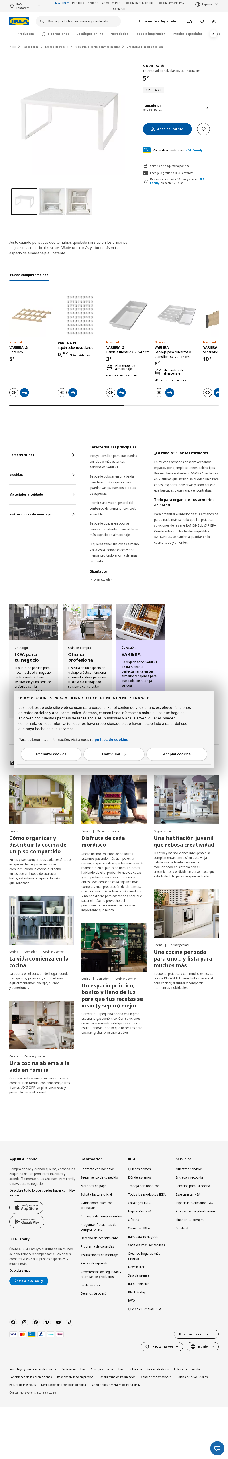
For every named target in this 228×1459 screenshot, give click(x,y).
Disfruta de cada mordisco (103, 841)
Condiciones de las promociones (30, 1377)
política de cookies (111, 740)
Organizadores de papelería (145, 46)
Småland (182, 1228)
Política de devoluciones (192, 1377)
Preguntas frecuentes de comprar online (98, 1227)
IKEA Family (62, 3)
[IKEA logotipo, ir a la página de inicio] (19, 21)
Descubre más (19, 1270)
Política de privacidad (188, 1369)
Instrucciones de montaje (99, 1255)
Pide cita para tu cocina (138, 3)
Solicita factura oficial (96, 1194)
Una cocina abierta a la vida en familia (39, 1066)
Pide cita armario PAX (170, 3)
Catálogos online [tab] (89, 34)
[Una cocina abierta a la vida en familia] (41, 1025)
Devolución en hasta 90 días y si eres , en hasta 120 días (177, 181)
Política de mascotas (22, 1385)
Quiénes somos (139, 1169)
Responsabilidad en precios (75, 1377)
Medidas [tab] (16, 474)
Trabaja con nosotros (143, 1186)
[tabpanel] (154, 516)
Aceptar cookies (177, 754)
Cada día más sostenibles (146, 1245)
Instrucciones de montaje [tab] (30, 514)
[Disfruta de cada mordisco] (114, 799)
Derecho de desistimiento (99, 1238)
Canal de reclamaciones (156, 1377)
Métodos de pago (94, 1186)
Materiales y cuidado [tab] (26, 494)
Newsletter (136, 1267)
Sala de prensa (138, 1275)
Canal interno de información (117, 1377)
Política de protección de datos (149, 1369)
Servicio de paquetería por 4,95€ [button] (171, 166)
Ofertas (133, 1220)
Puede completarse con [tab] (29, 275)
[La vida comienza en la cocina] (41, 920)
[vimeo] (47, 1322)
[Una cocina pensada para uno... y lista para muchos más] (186, 913)
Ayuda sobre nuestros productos (96, 1205)
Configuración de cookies (107, 1369)
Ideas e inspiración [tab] (151, 34)
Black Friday (136, 1292)
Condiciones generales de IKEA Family (116, 1385)
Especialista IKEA (188, 1194)
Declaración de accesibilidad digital (64, 1385)
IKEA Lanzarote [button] (22, 6)
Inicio (12, 46)
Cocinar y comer (53, 952)
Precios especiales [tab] (188, 34)
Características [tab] (21, 455)
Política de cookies (74, 1369)
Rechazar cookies (51, 754)
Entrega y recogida (189, 1177)
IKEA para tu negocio (85, 3)
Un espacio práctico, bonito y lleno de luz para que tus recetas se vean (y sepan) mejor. (112, 995)
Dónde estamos (140, 1177)
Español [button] (207, 4)
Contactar (119, 9)
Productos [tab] (25, 34)
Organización (162, 831)
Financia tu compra (190, 1220)
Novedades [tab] (119, 34)
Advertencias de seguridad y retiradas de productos (101, 1274)
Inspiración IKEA (139, 1211)
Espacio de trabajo (56, 46)
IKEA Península (138, 1284)
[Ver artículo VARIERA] (31, 315)
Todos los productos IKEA (147, 1194)
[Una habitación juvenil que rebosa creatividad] (186, 799)
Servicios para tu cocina (193, 1186)
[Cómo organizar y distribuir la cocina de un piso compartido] (41, 799)
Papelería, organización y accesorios (97, 46)
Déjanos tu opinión (94, 1293)
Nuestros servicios (189, 1169)
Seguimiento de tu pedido (99, 1177)
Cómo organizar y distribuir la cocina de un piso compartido (38, 844)
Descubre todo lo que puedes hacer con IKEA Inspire (42, 1192)
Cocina (13, 831)
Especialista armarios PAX (194, 1203)
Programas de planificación (195, 1211)
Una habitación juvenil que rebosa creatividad (184, 841)
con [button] (177, 150)
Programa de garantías (97, 1246)
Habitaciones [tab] (58, 34)
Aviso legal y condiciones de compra (32, 1369)
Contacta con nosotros (98, 1169)
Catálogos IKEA (139, 1203)
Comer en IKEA (111, 3)
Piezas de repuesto (94, 1263)
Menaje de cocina (108, 831)
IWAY (131, 1300)
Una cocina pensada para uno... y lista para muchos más (183, 958)
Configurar (111, 754)
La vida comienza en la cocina (39, 962)
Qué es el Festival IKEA (144, 1309)
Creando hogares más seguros (144, 1255)
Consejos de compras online (101, 1216)
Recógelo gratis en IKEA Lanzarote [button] (171, 173)
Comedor (30, 952)
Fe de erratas (90, 1285)
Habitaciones (30, 46)
